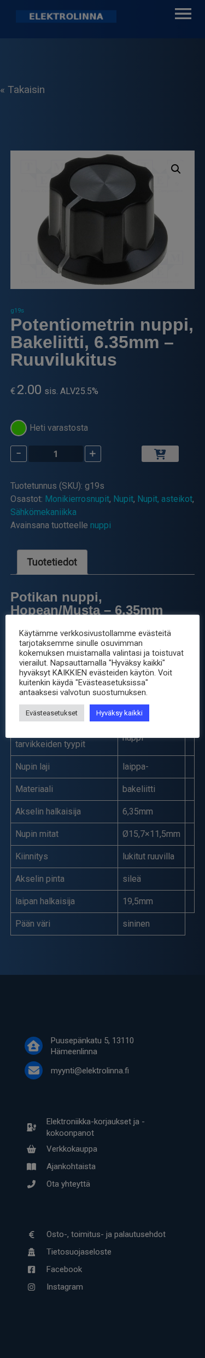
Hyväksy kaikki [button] (119, 713)
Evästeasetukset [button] (52, 713)
